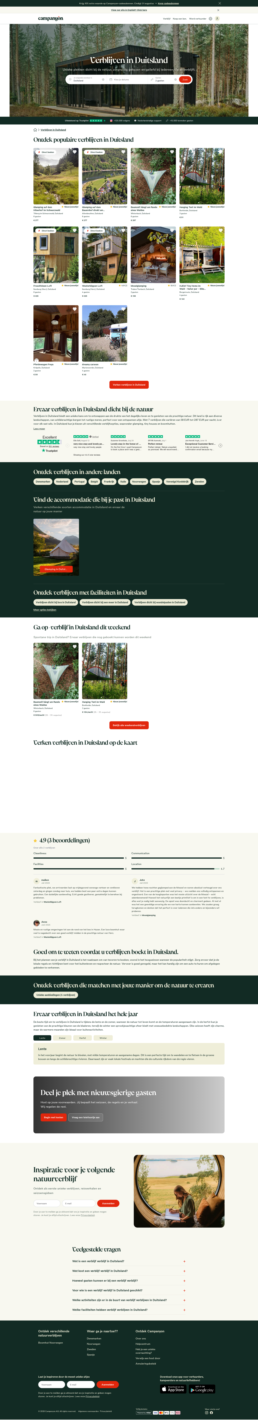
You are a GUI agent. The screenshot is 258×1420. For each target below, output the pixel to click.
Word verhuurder (197, 18)
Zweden (199, 481)
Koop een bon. (180, 18)
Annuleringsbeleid (146, 1363)
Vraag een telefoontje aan (86, 1117)
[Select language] (210, 18)
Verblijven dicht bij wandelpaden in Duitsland (159, 602)
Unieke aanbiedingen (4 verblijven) (55, 994)
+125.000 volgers (122, 120)
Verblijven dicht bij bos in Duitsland (56, 602)
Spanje (156, 481)
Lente (42, 1038)
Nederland (62, 481)
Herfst (82, 1038)
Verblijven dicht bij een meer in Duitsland (105, 602)
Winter (103, 1038)
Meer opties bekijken (44, 609)
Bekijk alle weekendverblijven (129, 725)
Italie (123, 481)
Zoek (185, 79)
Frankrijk (109, 481)
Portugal (80, 481)
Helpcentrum (143, 1343)
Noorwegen (139, 481)
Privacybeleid (88, 1215)
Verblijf (167, 18)
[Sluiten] (219, 3)
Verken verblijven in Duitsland (129, 384)
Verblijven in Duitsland (53, 129)
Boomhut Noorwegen (50, 1342)
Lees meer (39, 428)
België (94, 481)
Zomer (62, 1038)
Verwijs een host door (148, 1358)
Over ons (141, 1338)
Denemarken (43, 481)
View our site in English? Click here (129, 10)
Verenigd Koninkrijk (177, 481)
